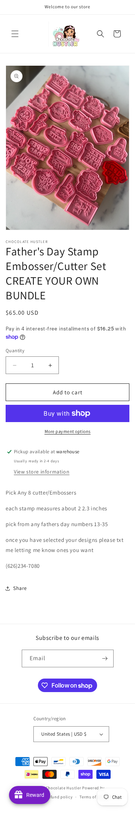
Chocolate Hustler (63, 787)
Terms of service (95, 796)
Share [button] (20, 588)
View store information (41, 471)
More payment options (68, 431)
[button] (15, 34)
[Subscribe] (105, 658)
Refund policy (59, 796)
